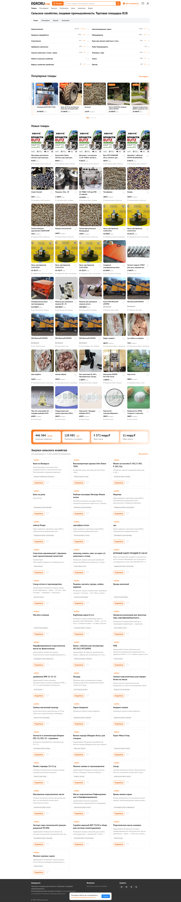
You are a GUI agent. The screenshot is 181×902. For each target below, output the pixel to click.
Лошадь (76, 676)
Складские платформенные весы (111, 266)
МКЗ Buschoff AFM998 (135, 302)
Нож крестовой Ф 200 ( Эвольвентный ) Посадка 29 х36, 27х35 (88, 375)
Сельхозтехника (37, 29)
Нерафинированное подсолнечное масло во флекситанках (49, 647)
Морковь (117, 494)
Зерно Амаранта (80, 707)
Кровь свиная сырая (122, 794)
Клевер (130, 192)
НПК (115, 645)
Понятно (105, 896)
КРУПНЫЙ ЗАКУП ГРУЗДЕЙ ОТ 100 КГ (130, 553)
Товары (34, 8)
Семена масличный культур (45, 707)
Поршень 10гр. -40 (62, 192)
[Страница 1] (85, 117)
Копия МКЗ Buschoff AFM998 (110, 303)
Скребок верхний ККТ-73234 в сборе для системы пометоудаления (90, 826)
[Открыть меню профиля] (148, 3)
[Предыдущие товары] (31, 98)
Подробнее (39, 483)
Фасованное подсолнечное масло (48, 794)
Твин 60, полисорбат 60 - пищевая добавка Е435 (40, 412)
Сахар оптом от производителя (47, 584)
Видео (90, 8)
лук (114, 525)
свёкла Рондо (39, 525)
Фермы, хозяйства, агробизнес (42, 64)
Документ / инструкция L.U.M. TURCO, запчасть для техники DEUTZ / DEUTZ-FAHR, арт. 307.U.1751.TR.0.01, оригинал (88, 156)
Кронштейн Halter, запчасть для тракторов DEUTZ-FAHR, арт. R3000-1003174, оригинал (64, 156)
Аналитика (81, 8)
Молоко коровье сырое (44, 856)
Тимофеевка (107, 192)
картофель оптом (81, 525)
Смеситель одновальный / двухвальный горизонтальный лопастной (50, 554)
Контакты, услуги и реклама (97, 886)
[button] (118, 3)
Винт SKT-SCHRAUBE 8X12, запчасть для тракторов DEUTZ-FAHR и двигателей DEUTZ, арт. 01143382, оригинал (112, 156)
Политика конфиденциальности (53, 893)
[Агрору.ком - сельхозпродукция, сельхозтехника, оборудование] (40, 3)
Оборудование (97, 35)
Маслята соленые (41, 615)
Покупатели (64, 8)
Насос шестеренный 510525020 (38, 266)
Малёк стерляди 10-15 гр (44, 766)
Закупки (54, 8)
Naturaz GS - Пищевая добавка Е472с (87, 412)
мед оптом (131, 374)
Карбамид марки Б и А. (83, 615)
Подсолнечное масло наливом (127, 825)
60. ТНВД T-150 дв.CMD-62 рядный (88, 193)
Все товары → (144, 76)
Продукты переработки (40, 35)
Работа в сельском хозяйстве (42, 59)
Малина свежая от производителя (88, 766)
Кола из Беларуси (41, 463)
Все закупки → (144, 454)
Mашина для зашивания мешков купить (88, 303)
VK (121, 887)
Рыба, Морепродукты (100, 47)
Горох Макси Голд (121, 735)
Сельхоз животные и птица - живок (44, 53)
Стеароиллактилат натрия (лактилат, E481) (64, 412)
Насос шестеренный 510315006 (86, 266)
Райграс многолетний (63, 228)
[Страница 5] (92, 117)
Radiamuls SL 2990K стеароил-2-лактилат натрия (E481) (135, 412)
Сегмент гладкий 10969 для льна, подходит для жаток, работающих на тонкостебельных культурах (136, 266)
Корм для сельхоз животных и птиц (105, 41)
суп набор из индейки (135, 338)
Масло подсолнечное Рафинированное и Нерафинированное (90, 795)
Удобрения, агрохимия (39, 47)
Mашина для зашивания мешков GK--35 (64, 303)
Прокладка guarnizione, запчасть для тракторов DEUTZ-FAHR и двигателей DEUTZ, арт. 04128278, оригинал (40, 156)
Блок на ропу (39, 494)
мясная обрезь (60, 374)
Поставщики (43, 8)
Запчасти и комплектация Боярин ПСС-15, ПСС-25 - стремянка (48, 737)
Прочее (94, 64)
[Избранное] (143, 3)
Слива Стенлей (36, 192)
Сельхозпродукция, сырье (101, 29)
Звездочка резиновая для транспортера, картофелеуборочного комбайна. (130, 618)
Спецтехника (36, 41)
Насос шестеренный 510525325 (62, 266)
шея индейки (36, 374)
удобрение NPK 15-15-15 (44, 676)
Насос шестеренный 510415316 (134, 229)
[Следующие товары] (150, 98)
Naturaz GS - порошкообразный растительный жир (110, 412)
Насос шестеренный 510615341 (110, 229)
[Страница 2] (88, 117)
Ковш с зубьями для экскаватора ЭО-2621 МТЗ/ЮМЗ (88, 647)
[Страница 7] (95, 117)
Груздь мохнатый (121, 584)
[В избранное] (52, 156)
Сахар (116, 766)
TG (131, 887)
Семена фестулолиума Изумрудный (87, 229)
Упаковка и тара (98, 53)
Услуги (94, 59)
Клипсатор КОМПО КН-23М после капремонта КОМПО (110, 375)
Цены (73, 8)
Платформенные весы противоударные (39, 303)
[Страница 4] (91, 117)
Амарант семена (120, 707)
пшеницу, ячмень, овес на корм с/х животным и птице (89, 554)
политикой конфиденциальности (83, 897)
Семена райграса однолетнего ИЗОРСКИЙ (40, 229)
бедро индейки (109, 338)
